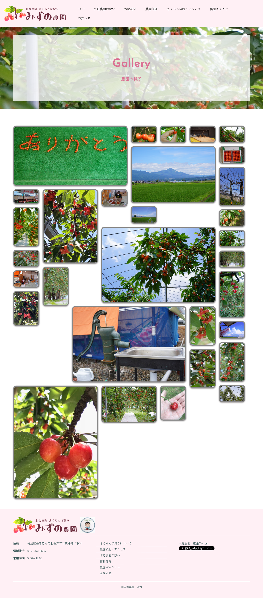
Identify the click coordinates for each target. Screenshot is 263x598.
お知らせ (84, 18)
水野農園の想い (104, 9)
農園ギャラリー (220, 9)
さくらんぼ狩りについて (184, 9)
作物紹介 (130, 9)
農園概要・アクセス (113, 549)
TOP (81, 9)
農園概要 (151, 9)
